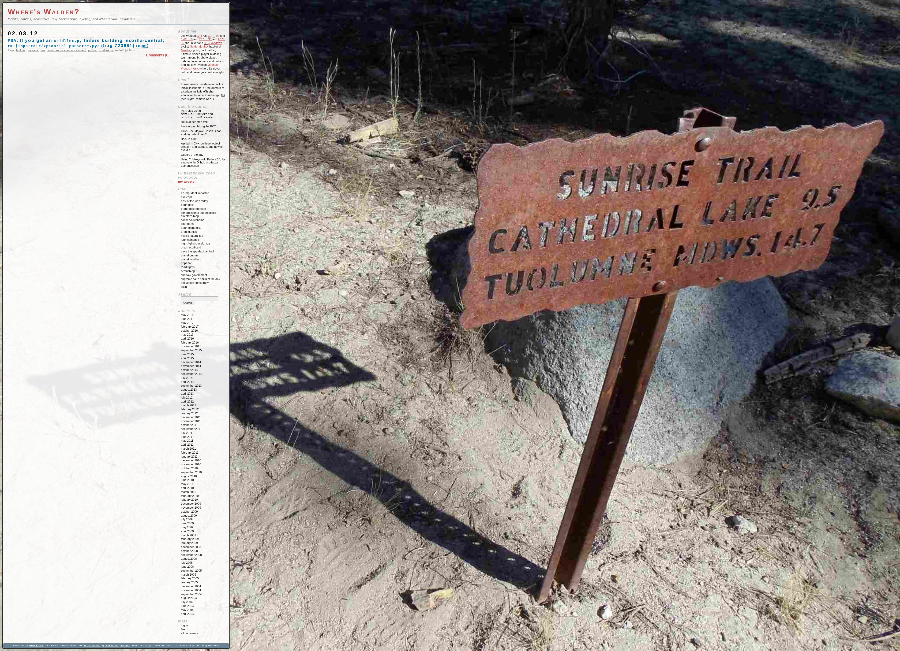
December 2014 (191, 362)
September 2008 (191, 555)
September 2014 (191, 374)
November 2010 (191, 464)
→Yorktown (213, 43)
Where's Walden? (44, 11)
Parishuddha (92, 645)
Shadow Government (194, 275)
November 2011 (191, 421)
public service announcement (66, 50)
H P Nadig (112, 645)
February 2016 (190, 342)
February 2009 (190, 539)
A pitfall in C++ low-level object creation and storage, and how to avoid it (202, 147)
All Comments (189, 633)
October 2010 (189, 468)
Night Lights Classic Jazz (195, 243)
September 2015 (191, 350)
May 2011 (187, 440)
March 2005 (188, 574)
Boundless (187, 205)
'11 (205, 39)
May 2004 (187, 610)
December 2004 (191, 586)
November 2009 (191, 507)
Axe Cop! (186, 197)
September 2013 (191, 385)
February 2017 (190, 326)
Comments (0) (157, 55)
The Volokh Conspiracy (195, 283)
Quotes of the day (192, 154)
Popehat (186, 263)
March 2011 (188, 448)
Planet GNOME (190, 255)
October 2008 (189, 551)
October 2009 (189, 511)
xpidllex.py (106, 50)
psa (42, 50)
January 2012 (189, 413)
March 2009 (188, 535)
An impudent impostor (195, 193)
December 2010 (191, 460)
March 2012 (188, 405)
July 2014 (187, 378)
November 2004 (191, 590)
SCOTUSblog (188, 271)
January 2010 (189, 499)
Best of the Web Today (194, 201)
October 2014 (189, 370)
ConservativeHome (192, 220)
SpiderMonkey (199, 46)
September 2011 (191, 429)
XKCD (184, 287)
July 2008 (187, 562)
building (21, 50)
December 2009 (191, 503)
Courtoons (187, 224)
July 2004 (187, 602)
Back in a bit (188, 139)
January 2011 (189, 456)
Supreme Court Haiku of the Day (200, 279)
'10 (187, 39)
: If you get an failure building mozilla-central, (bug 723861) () (86, 43)
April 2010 (187, 488)
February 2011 (190, 452)
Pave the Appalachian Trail (197, 251)
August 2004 (189, 598)
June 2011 (187, 437)
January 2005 (189, 582)
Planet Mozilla (190, 259)
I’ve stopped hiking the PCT (198, 126)
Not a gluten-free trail (194, 122)
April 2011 (187, 444)
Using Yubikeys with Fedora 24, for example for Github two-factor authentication (203, 163)
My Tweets (186, 181)
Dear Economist (191, 227)
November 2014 (191, 366)
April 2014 (187, 382)
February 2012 (190, 409)
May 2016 (187, 334)
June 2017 (187, 319)
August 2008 (189, 558)
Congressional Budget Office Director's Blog (198, 214)
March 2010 (188, 492)
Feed (184, 629)
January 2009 (189, 543)
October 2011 (189, 425)
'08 (213, 35)
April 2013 (187, 393)
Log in (184, 625)
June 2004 (187, 606)
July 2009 (187, 519)
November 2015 (191, 346)
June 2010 (187, 480)
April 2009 (187, 531)
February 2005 (190, 578)
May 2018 (187, 315)
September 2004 (191, 594)
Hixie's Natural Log (192, 235)
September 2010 (191, 472)
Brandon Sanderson (193, 209)
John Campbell (190, 239)
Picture (125, 645)
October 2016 (189, 330)
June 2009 (187, 523)
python (92, 50)
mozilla (33, 50)
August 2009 (189, 515)
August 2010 (189, 476)
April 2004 (187, 614)
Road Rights (188, 267)
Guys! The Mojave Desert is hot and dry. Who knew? (201, 132)
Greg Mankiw (189, 231)
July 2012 (187, 397)
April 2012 (187, 401)
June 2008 (187, 566)
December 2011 (191, 417)
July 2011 (186, 433)
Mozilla (185, 50)
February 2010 (190, 496)
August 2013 (189, 389)
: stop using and (198, 114)
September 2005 (191, 570)
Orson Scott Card (191, 247)
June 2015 (187, 354)
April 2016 (187, 338)
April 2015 (187, 358)
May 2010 (187, 484)
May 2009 (187, 527)
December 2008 (191, 547)
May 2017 (187, 323)
